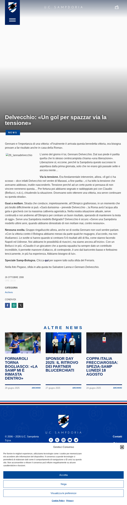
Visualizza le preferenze (63, 493)
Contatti (117, 436)
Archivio (9, 292)
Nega (63, 484)
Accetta (63, 475)
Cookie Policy (58, 501)
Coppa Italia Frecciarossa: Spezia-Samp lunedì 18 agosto (102, 366)
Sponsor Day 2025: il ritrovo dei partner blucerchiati (62, 364)
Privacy (70, 501)
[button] (122, 447)
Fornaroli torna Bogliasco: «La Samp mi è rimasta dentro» (21, 368)
